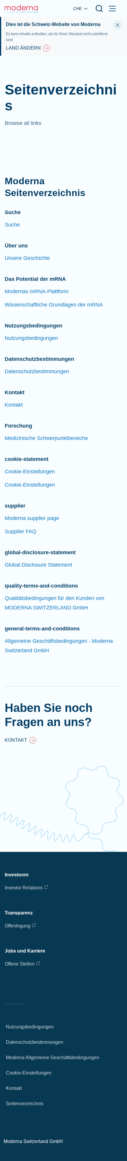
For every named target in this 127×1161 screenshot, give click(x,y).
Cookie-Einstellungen (28, 1072)
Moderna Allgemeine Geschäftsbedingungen (52, 1057)
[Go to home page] (22, 8)
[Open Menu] (112, 8)
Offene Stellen (20, 963)
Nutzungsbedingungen (30, 1026)
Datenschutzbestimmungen (34, 1042)
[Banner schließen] (117, 25)
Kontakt (14, 1088)
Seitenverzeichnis (24, 1103)
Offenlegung (17, 925)
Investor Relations (24, 887)
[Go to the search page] (99, 8)
